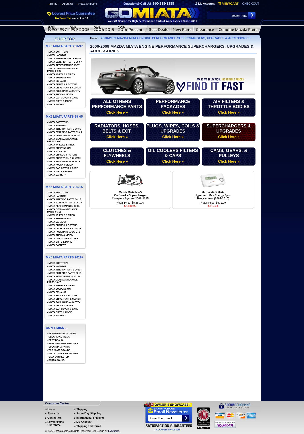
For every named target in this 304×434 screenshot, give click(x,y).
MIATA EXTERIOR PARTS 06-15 (65, 202)
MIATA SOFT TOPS (59, 52)
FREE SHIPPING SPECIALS (63, 343)
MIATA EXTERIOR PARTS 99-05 (65, 132)
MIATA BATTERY (57, 104)
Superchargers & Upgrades (229, 131)
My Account (83, 422)
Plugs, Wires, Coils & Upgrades (172, 131)
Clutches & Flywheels (117, 156)
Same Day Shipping (88, 413)
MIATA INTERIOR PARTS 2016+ (65, 269)
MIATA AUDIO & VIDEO (61, 94)
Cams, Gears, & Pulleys (228, 156)
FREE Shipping (87, 3)
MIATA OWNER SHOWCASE (63, 353)
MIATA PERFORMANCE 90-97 (64, 65)
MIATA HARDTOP (58, 55)
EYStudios (113, 431)
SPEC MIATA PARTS (59, 347)
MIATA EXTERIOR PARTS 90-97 (65, 62)
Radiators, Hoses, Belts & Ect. (117, 131)
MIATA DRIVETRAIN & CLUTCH (65, 87)
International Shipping (90, 417)
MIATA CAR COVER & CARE (63, 97)
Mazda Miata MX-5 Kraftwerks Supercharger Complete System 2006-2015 (130, 195)
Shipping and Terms (88, 426)
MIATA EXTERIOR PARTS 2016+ (66, 273)
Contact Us (54, 417)
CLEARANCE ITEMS (59, 337)
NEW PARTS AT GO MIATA (62, 333)
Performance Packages (173, 107)
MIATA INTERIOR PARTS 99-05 (65, 129)
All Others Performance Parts (117, 107)
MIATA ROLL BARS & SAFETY (64, 91)
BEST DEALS (56, 340)
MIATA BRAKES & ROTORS (63, 84)
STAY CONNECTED (59, 357)
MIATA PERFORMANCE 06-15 (64, 206)
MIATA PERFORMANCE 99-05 (64, 135)
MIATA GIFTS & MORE (60, 101)
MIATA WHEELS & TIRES (62, 74)
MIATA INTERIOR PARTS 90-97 (65, 58)
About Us (67, 3)
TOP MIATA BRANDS (59, 350)
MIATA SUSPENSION (60, 77)
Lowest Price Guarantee (55, 423)
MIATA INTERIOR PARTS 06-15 (65, 199)
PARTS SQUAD (57, 360)
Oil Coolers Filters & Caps (173, 156)
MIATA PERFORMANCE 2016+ (64, 276)
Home (53, 3)
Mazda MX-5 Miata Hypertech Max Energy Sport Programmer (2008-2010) (213, 195)
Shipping (81, 409)
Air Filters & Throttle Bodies (228, 107)
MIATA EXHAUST (57, 81)
